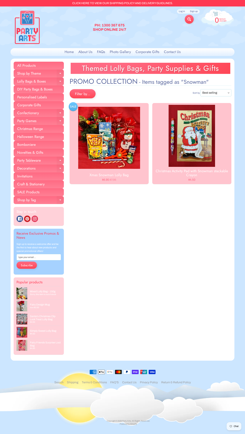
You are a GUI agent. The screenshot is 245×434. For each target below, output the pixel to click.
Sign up (194, 11)
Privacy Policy (149, 382)
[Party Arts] (27, 27)
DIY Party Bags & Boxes (35, 89)
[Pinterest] (27, 219)
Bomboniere (26, 144)
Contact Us (172, 51)
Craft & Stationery (31, 184)
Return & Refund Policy (176, 382)
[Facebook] (20, 219)
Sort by (196, 93)
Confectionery (40, 113)
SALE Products (28, 192)
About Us (85, 51)
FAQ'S (114, 382)
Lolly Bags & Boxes (40, 82)
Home (69, 51)
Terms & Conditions (94, 382)
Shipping (72, 382)
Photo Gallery (120, 51)
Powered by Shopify (128, 424)
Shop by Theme (40, 74)
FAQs (101, 51)
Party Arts (126, 421)
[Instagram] (35, 219)
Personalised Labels (32, 97)
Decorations (40, 169)
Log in (182, 11)
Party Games (40, 121)
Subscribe (27, 265)
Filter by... (82, 94)
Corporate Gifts (147, 51)
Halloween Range (30, 136)
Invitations (24, 176)
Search (58, 382)
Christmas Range (30, 128)
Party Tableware (40, 161)
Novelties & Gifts (30, 152)
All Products (26, 65)
